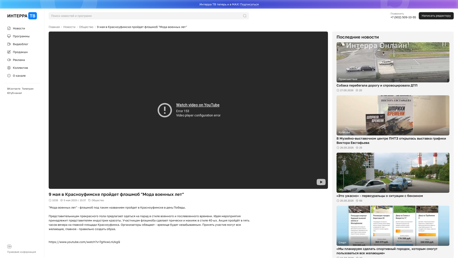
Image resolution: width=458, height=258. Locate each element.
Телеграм (27, 88)
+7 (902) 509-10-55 (403, 17)
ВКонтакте (13, 88)
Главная (54, 27)
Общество (86, 27)
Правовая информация (21, 251)
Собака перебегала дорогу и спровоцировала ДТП (377, 85)
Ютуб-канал (14, 92)
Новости (69, 27)
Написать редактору (436, 15)
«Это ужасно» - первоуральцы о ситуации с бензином (380, 196)
